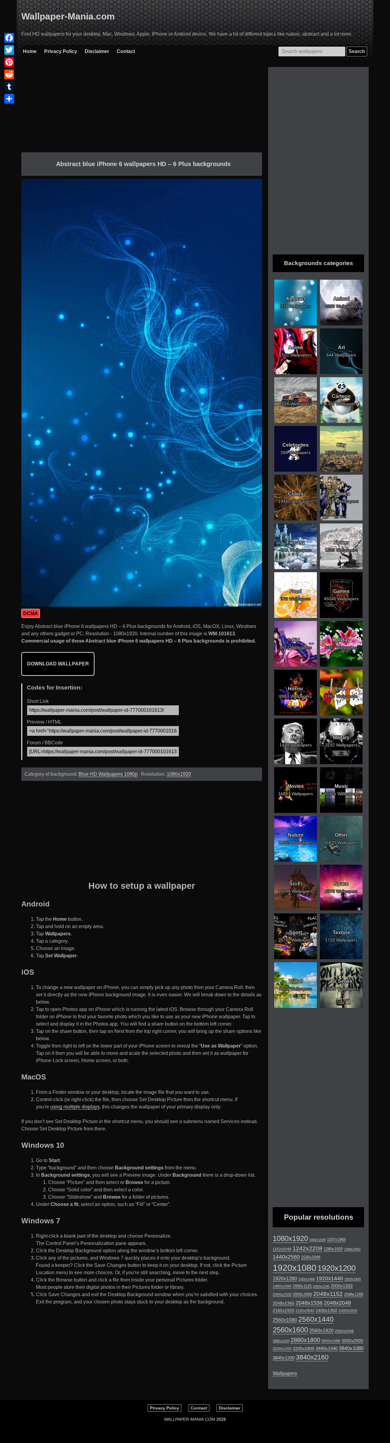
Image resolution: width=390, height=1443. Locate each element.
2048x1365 (283, 1303)
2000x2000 (302, 1294)
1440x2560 (286, 1257)
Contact (126, 51)
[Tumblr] (9, 86)
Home (30, 51)
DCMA (30, 613)
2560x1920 (321, 1330)
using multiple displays (75, 1106)
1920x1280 (285, 1278)
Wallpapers (285, 1373)
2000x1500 (282, 1294)
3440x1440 (327, 1348)
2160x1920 (283, 1310)
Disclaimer (97, 51)
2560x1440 (316, 1319)
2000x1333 (342, 1286)
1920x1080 (294, 1268)
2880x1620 (281, 1341)
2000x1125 (302, 1286)
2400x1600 (348, 1311)
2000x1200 (321, 1286)
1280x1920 (333, 1249)
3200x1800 (303, 1348)
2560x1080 (285, 1320)
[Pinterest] (9, 62)
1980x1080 (282, 1286)
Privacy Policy (60, 51)
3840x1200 (284, 1358)
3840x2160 (312, 1357)
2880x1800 (305, 1340)
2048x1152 (328, 1294)
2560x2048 (344, 1331)
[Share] (9, 99)
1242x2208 (307, 1248)
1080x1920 (179, 774)
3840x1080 (351, 1348)
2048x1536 (309, 1302)
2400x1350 (326, 1310)
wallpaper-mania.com (189, 1419)
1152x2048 (282, 1249)
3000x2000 (352, 1340)
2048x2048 (337, 1302)
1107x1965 (336, 1239)
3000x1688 (330, 1341)
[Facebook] (9, 38)
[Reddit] (9, 74)
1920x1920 (352, 1279)
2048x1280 (353, 1294)
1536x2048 (310, 1257)
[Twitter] (9, 50)
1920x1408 (306, 1279)
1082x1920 (317, 1240)
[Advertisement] (141, 109)
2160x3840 (305, 1311)
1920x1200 (336, 1268)
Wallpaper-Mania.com (68, 16)
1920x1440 (329, 1278)
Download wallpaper (58, 663)
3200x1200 (282, 1349)
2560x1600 (290, 1330)
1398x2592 (352, 1249)
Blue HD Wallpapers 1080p (108, 774)
